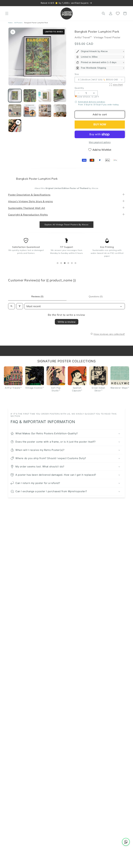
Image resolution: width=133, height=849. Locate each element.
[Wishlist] (117, 13)
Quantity (79, 88)
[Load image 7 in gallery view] (45, 110)
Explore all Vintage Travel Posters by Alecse (66, 224)
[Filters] (19, 306)
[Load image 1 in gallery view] (15, 95)
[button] (6, 13)
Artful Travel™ (83, 37)
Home (10, 23)
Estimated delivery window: (91, 102)
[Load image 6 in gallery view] (30, 110)
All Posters (18, 23)
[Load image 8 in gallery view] (60, 110)
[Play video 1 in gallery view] (15, 125)
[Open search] (11, 306)
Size (77, 74)
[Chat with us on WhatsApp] (126, 842)
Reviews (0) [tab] (37, 296)
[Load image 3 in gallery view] (45, 95)
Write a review (67, 322)
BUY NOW (99, 124)
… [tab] (65, 263)
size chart (118, 84)
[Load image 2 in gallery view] (30, 95)
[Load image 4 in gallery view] (60, 95)
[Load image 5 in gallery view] (15, 110)
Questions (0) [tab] (96, 296)
